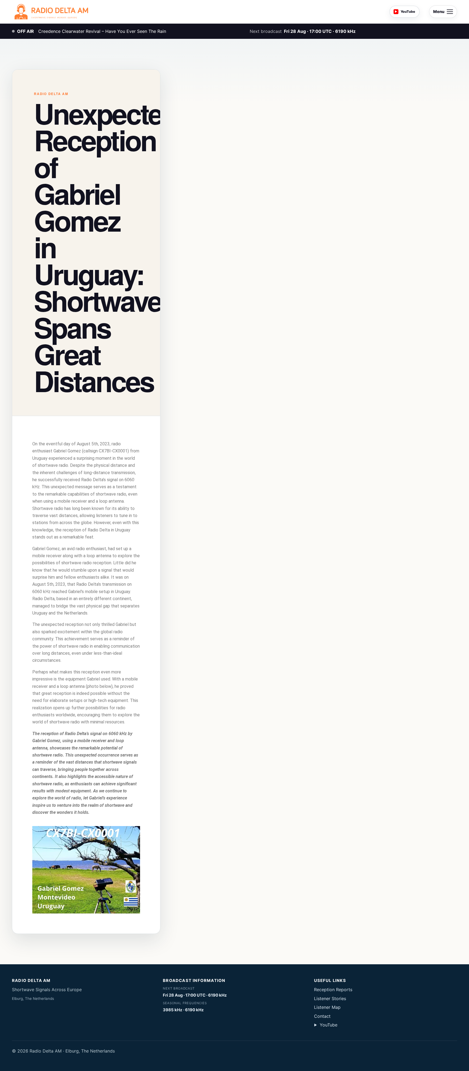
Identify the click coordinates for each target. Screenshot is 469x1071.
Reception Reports (333, 989)
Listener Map (327, 1007)
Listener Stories (330, 998)
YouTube (325, 1025)
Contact (322, 1016)
